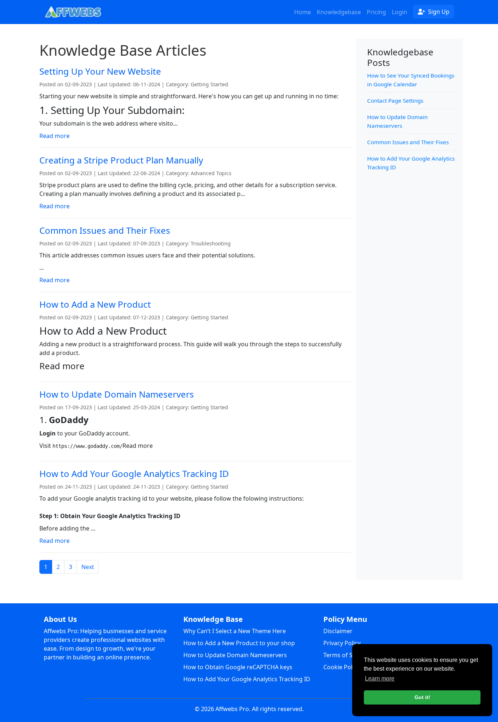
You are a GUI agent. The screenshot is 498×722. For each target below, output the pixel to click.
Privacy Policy (342, 643)
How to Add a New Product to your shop (239, 643)
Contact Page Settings (395, 100)
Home (302, 12)
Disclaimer (338, 631)
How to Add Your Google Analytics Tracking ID (134, 473)
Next (87, 567)
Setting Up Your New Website (100, 71)
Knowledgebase (339, 12)
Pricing (376, 12)
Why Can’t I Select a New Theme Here (234, 631)
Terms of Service (346, 655)
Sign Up (441, 11)
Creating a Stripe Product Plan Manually (121, 160)
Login (399, 12)
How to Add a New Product (95, 304)
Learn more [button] (379, 678)
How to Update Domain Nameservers (116, 394)
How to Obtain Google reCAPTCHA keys (237, 667)
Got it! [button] (422, 697)
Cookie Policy (341, 667)
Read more (54, 136)
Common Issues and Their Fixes (104, 230)
